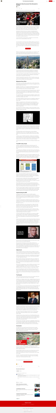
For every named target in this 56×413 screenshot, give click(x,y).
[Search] (46, 1)
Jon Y (18, 6)
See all (17, 398)
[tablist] (19, 371)
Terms (28, 408)
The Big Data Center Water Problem (21, 393)
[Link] (15, 81)
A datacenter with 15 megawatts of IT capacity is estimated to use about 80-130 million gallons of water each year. (24, 395)
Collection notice (31, 408)
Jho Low (17, 28)
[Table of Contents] (0, 206)
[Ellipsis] (39, 374)
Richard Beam (19, 374)
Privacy (26, 408)
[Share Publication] (48, 1)
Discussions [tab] (21, 382)
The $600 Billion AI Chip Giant (20, 388)
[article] (28, 386)
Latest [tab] (18, 382)
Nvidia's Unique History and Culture (21, 384)
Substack (25, 411)
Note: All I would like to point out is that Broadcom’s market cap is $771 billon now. (25, 390)
